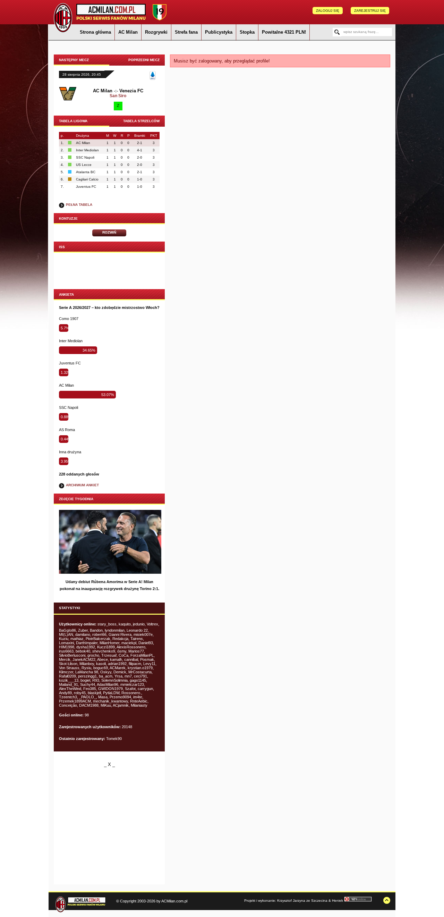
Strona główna (95, 32)
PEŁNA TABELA (79, 205)
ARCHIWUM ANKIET (82, 485)
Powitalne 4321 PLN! (284, 32)
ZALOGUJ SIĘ (327, 10)
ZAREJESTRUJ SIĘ (370, 10)
